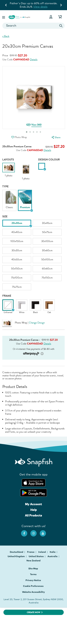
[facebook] (25, 532)
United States (36, 556)
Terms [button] (33, 574)
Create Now (33, 612)
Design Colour (49, 159)
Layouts (8, 159)
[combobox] (33, 26)
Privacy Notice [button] (33, 580)
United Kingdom (16, 556)
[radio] (41, 166)
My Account (33, 504)
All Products (33, 515)
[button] (4, 16)
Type (5, 186)
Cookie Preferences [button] (33, 586)
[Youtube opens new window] (44, 532)
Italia (53, 552)
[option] (8, 170)
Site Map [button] (33, 568)
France (31, 552)
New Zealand (33, 560)
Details (33, 60)
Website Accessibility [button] (33, 592)
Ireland (42, 552)
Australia (53, 556)
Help (33, 510)
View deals (40, 6)
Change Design (37, 323)
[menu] (55, 137)
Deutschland (17, 552)
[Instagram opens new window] (35, 532)
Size (4, 216)
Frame (6, 295)
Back (5, 36)
